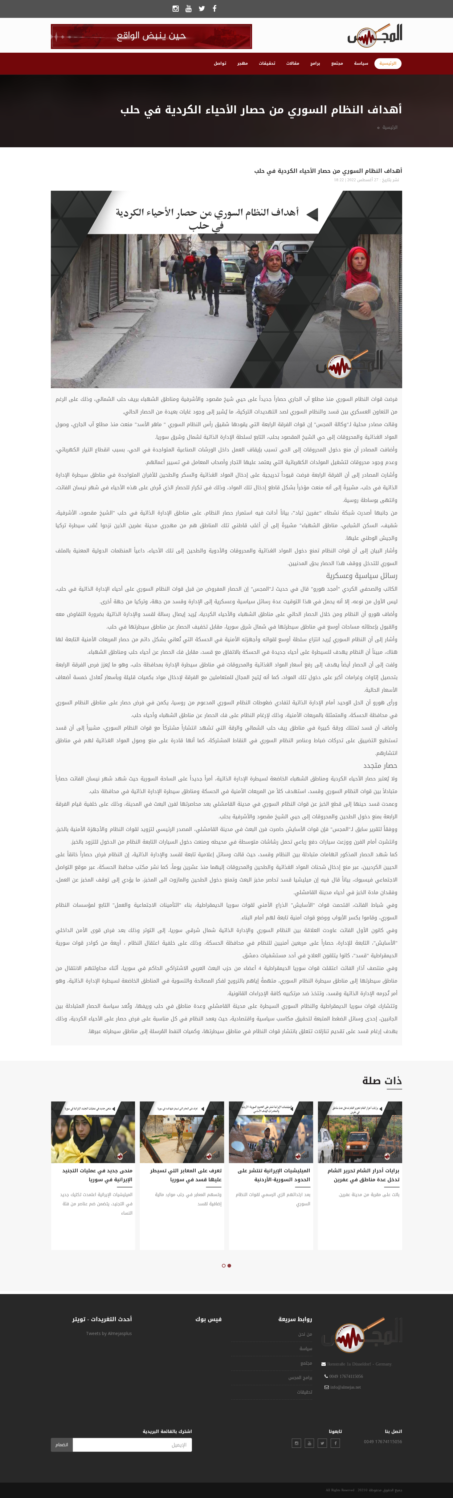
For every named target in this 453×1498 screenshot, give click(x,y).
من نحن (305, 1334)
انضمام (61, 1445)
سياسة (361, 63)
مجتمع (337, 63)
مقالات (292, 63)
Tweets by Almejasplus (109, 1333)
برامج (315, 63)
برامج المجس (300, 1378)
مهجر (242, 63)
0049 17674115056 (346, 1376)
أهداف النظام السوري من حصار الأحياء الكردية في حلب (328, 171)
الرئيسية (388, 63)
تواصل (220, 63)
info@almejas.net (345, 1387)
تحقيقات (267, 63)
